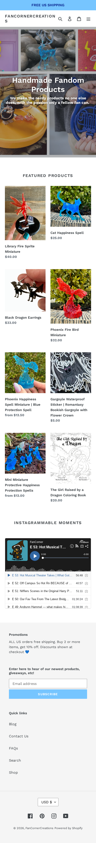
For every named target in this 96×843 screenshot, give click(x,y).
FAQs (13, 748)
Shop (13, 772)
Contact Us (18, 736)
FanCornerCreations (30, 18)
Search (15, 760)
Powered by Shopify (68, 828)
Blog (13, 724)
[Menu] (88, 19)
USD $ (46, 802)
